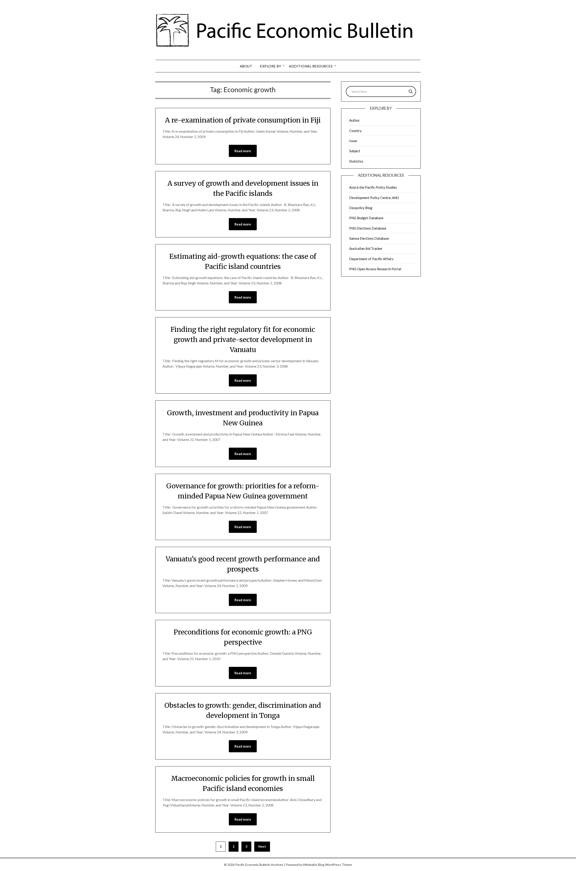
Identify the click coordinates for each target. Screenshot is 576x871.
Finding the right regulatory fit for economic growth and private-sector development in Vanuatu (243, 339)
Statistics (356, 161)
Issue (353, 141)
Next (262, 846)
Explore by (270, 66)
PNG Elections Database (367, 228)
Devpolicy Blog (360, 208)
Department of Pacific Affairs (371, 259)
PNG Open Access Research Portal (375, 269)
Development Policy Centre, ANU (374, 198)
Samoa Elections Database (369, 238)
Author (354, 120)
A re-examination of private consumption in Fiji (243, 120)
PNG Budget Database (366, 218)
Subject (354, 151)
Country (355, 131)
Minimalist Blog (313, 865)
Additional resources (311, 66)
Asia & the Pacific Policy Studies (373, 187)
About (246, 66)
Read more (242, 151)
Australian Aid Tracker (365, 248)
